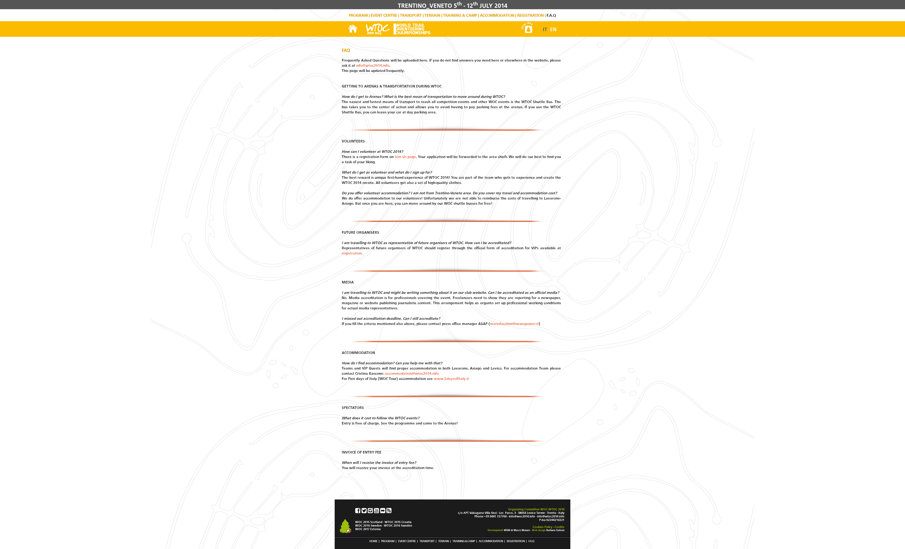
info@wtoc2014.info (372, 65)
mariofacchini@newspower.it (514, 323)
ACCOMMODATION (497, 15)
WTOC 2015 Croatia (398, 522)
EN (553, 29)
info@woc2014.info (522, 516)
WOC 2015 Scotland (369, 522)
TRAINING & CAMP (460, 15)
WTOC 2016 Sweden (398, 525)
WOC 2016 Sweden (368, 525)
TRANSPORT (411, 15)
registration (352, 253)
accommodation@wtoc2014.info (412, 373)
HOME (373, 541)
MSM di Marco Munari (517, 530)
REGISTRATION (530, 15)
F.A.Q (551, 15)
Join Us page (405, 156)
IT (545, 29)
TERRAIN (432, 15)
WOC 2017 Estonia (368, 529)
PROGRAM (358, 15)
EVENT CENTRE (383, 15)
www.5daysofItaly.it (451, 378)
